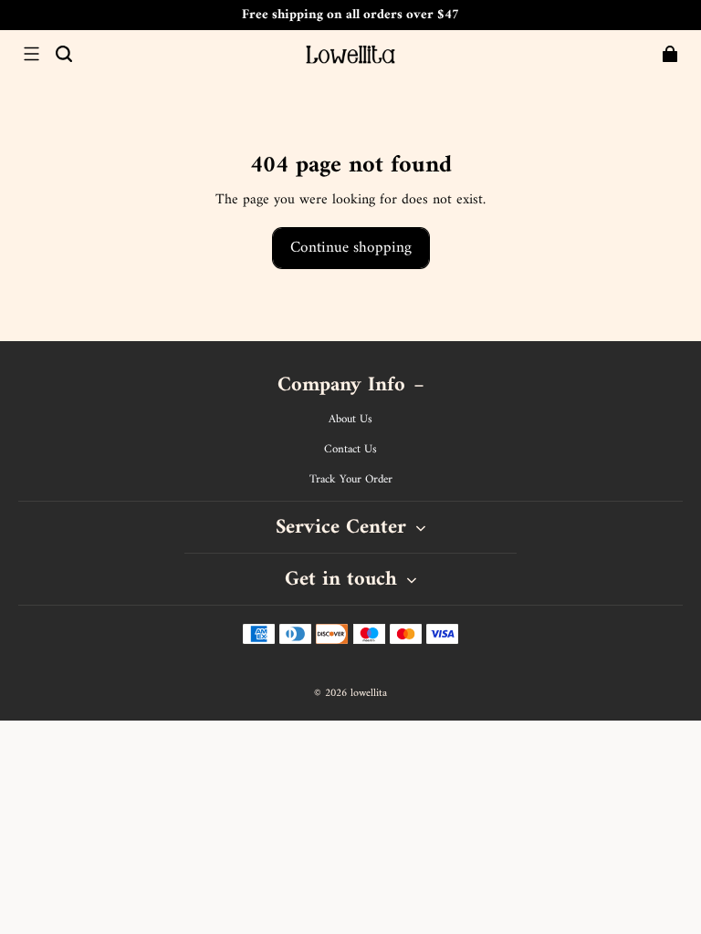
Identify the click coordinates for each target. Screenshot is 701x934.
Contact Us (350, 449)
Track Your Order (350, 480)
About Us (350, 419)
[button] (31, 54)
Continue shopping (351, 248)
